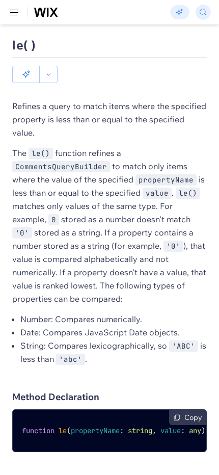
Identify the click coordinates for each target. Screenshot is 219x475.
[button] (26, 74)
